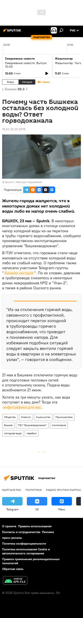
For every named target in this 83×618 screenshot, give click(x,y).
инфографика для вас (22, 407)
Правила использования (35, 526)
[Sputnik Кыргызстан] (12, 32)
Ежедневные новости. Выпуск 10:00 (26, 65)
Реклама (48, 532)
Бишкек (8, 425)
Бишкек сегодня (19, 272)
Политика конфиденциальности (24, 543)
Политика (33, 490)
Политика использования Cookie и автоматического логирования (26, 551)
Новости (26, 417)
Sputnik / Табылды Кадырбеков (23, 182)
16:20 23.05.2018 (13, 129)
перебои (32, 433)
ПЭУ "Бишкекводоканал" (32, 425)
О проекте (9, 526)
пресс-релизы (12, 538)
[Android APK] (15, 581)
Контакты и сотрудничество (21, 532)
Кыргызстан (43, 417)
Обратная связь (12, 569)
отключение (59, 425)
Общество (10, 417)
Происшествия (64, 417)
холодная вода (12, 433)
